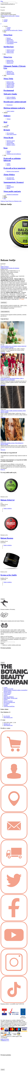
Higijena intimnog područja (14, 108)
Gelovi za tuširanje (11, 97)
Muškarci (6, 126)
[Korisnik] (14, 784)
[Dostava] (14, 866)
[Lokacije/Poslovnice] (14, 811)
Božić (5, 195)
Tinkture (6, 112)
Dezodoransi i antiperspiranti (15, 102)
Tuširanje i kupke (10, 94)
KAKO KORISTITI (5, 311)
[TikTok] (14, 1002)
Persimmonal (9, 90)
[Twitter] (14, 893)
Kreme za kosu (10, 52)
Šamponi (9, 38)
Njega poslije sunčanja (12, 191)
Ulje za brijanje (10, 133)
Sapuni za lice (10, 63)
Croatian (6, 19)
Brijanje (7, 130)
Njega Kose (8, 35)
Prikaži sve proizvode (6, 13)
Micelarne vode (10, 72)
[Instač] (14, 975)
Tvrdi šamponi (10, 43)
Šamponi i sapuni (11, 140)
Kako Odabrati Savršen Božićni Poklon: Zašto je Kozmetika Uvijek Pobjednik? (12, 379)
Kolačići (6, 699)
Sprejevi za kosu (10, 49)
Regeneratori (10, 39)
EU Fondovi (6, 703)
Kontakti (6, 705)
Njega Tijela (8, 79)
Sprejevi (8, 165)
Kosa (5, 31)
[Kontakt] (14, 839)
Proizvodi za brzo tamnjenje (14, 168)
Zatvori (2, 599)
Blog (2, 1)
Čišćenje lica (10, 71)
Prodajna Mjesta (7, 692)
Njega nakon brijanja (11, 134)
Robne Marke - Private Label (10, 698)
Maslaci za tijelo (10, 85)
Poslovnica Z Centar (8, 688)
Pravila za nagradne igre (9, 702)
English (5, 21)
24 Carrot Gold (10, 177)
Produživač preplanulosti (12, 194)
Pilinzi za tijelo (10, 87)
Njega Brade (8, 138)
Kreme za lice (10, 60)
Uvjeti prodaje (7, 694)
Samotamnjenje (10, 186)
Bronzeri (9, 185)
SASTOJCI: (3, 302)
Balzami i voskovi (11, 144)
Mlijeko (8, 188)
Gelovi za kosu (10, 51)
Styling (8, 152)
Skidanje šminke (10, 74)
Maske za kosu (10, 40)
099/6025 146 (7, 724)
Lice (5, 54)
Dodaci (5, 197)
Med (5, 122)
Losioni (8, 163)
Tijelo (5, 75)
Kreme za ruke (10, 81)
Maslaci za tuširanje (11, 98)
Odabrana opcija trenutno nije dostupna (10, 268)
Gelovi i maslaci (10, 111)
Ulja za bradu (10, 142)
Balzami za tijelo (10, 83)
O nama (5, 687)
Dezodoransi (10, 104)
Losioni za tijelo (10, 84)
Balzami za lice (10, 61)
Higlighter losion (10, 179)
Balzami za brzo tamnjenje (13, 171)
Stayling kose (9, 47)
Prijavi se (3, 469)
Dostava (5, 695)
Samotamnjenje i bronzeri (14, 182)
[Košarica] (14, 757)
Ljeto (5, 155)
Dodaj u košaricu (5, 266)
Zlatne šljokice (9, 175)
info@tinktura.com (8, 717)
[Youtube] (14, 948)
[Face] (14, 920)
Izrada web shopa (5, 1039)
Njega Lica (8, 57)
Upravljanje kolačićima (9, 706)
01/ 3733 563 (7, 716)
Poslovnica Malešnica (9, 696)
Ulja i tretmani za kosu (12, 42)
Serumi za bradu (10, 143)
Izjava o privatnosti (8, 701)
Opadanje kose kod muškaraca (14, 153)
